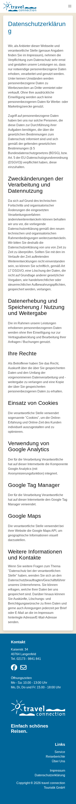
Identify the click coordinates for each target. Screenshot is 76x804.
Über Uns (58, 761)
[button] (70, 6)
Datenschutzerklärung (50, 775)
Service (60, 752)
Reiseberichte (55, 756)
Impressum (57, 770)
